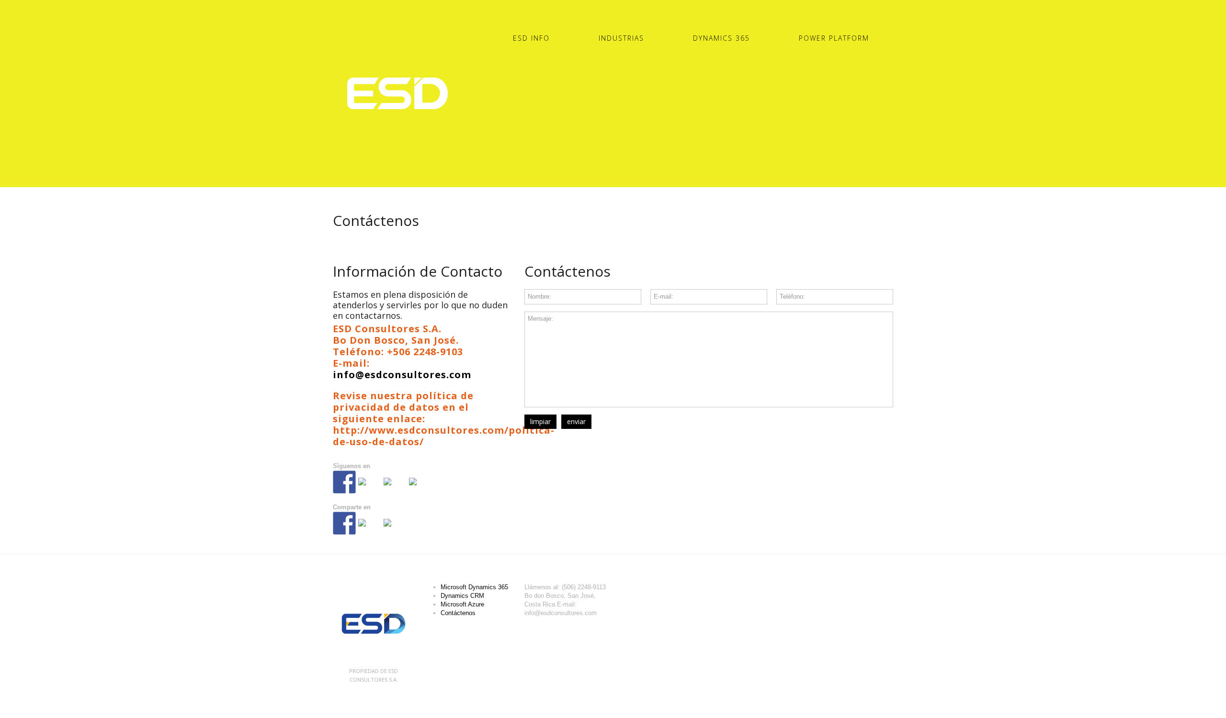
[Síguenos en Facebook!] (344, 482)
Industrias (621, 38)
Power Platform (834, 38)
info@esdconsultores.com (402, 374)
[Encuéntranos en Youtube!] (420, 489)
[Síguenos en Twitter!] (369, 489)
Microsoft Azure (462, 604)
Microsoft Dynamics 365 (474, 587)
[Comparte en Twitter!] (369, 530)
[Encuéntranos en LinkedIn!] (395, 489)
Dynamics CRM (462, 595)
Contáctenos (458, 613)
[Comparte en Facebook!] (344, 523)
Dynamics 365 (721, 38)
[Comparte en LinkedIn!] (395, 530)
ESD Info (531, 38)
